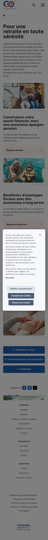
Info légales (24, 511)
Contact (24, 468)
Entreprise (24, 446)
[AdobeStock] (24, 170)
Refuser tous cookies (21, 303)
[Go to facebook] (24, 387)
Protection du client (24, 478)
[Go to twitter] (35, 387)
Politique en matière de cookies (24, 503)
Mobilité (24, 410)
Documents (24, 473)
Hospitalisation (24, 424)
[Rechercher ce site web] (34, 5)
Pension (24, 433)
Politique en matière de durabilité (24, 507)
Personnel (24, 451)
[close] (40, 234)
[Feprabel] (24, 528)
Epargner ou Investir (24, 428)
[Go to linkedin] (30, 387)
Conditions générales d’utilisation (23, 495)
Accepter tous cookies (21, 296)
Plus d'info (9, 278)
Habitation (24, 414)
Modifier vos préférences (21, 289)
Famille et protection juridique (24, 419)
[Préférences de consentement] (10, 534)
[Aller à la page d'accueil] (11, 5)
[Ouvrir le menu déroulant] (42, 5)
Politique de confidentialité (24, 499)
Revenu (24, 455)
